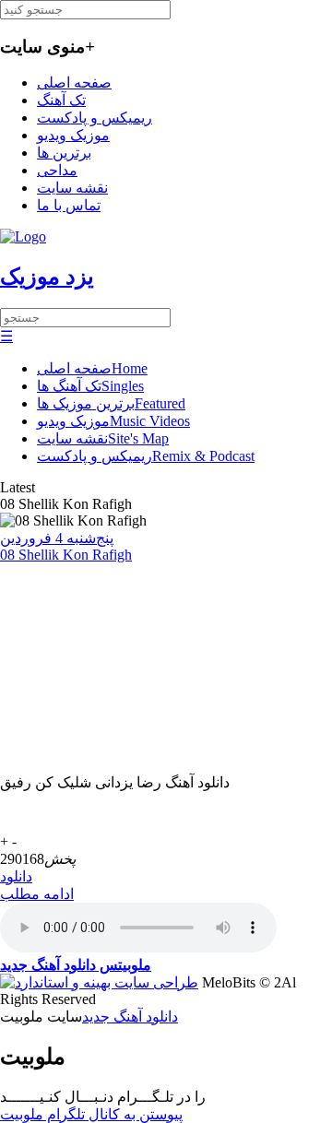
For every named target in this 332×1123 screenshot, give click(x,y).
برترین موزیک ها (111, 403)
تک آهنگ (61, 100)
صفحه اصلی (74, 82)
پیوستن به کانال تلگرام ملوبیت (91, 1114)
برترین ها (64, 152)
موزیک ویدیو (73, 135)
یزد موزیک (47, 277)
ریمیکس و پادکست (94, 117)
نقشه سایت (72, 187)
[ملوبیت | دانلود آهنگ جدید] (23, 236)
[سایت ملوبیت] (99, 982)
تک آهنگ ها (90, 386)
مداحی (57, 170)
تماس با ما (69, 205)
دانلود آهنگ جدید (130, 1016)
